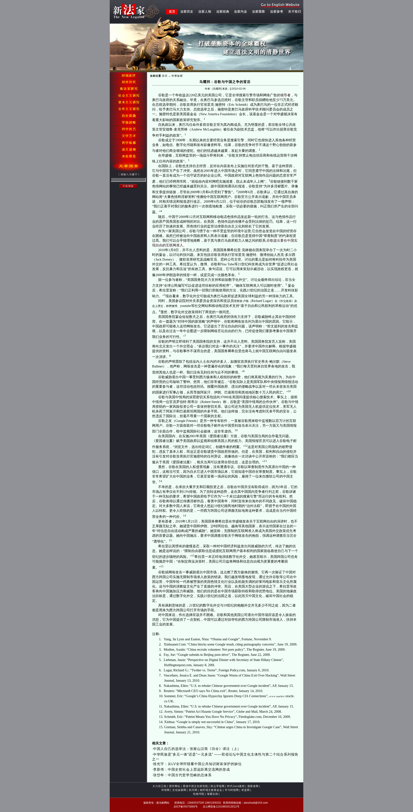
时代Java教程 (236, 786)
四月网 (193, 790)
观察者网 (253, 786)
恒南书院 (198, 793)
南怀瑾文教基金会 (211, 790)
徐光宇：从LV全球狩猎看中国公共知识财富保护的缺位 (197, 764)
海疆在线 (212, 793)
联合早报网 (218, 786)
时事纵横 (177, 75)
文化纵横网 (179, 790)
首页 (165, 75)
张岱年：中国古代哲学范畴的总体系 (182, 775)
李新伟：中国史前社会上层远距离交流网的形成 (191, 769)
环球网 (165, 790)
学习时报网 (232, 790)
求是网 (245, 790)
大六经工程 (159, 786)
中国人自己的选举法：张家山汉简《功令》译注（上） (197, 749)
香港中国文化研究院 (195, 786)
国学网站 (174, 786)
